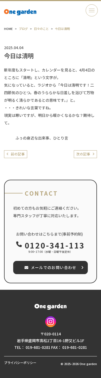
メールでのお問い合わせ (53, 267)
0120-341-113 (55, 245)
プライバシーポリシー (20, 362)
